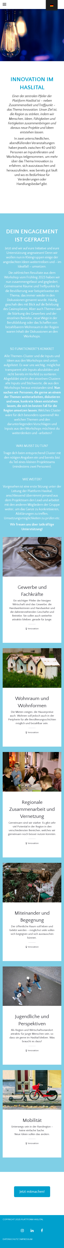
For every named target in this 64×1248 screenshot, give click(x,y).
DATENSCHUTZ (10, 1239)
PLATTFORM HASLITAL (32, 1219)
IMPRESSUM (26, 1239)
